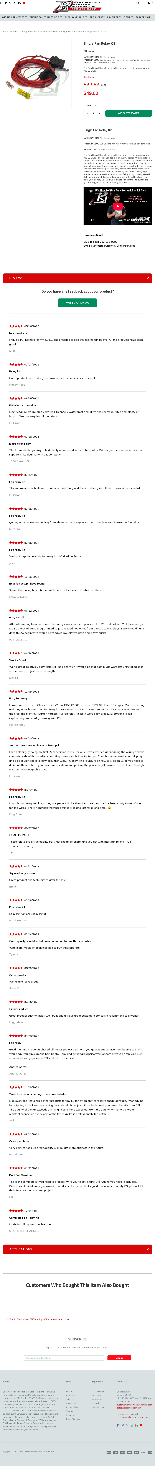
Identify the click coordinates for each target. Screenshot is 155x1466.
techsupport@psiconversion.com (132, 1417)
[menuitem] (14, 17)
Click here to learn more (56, 1319)
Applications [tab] (20, 1249)
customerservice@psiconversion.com (134, 1405)
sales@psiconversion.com (129, 1408)
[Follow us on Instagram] (15, 3)
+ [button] (99, 113)
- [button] (87, 113)
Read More (89, 77)
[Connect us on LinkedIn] (19, 3)
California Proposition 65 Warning (24, 1319)
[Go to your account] (143, 3)
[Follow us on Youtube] (24, 3)
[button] (138, 3)
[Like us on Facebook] (1, 3)
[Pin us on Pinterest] (10, 3)
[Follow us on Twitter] (6, 3)
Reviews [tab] (16, 278)
